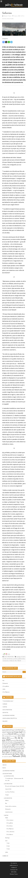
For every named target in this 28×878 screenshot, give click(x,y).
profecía (15, 658)
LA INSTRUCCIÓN (9, 776)
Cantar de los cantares (10, 806)
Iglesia (4, 743)
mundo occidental (11, 749)
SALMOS (5, 721)
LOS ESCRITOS (8, 798)
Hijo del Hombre (10, 742)
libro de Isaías (11, 747)
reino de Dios (14, 752)
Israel (10, 744)
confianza (17, 731)
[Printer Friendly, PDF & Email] (6, 654)
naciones (19, 749)
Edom (19, 734)
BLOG (4, 768)
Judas (4, 689)
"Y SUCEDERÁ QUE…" (8, 701)
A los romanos (10, 820)
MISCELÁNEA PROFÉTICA (10, 718)
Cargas (7, 794)
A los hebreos (10, 834)
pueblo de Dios (21, 658)
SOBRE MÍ (5, 856)
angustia (9, 729)
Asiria (14, 729)
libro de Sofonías (9, 658)
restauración (6, 660)
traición (6, 756)
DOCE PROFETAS (9, 656)
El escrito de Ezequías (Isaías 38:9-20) (14, 786)
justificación (18, 746)
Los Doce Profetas (9, 792)
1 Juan (8, 843)
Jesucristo (17, 745)
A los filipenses (6, 692)
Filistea (12, 738)
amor (3, 729)
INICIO (4, 765)
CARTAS (5, 707)
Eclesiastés (5, 683)
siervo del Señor (15, 754)
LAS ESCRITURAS (7, 773)
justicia (11, 746)
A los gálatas (6, 686)
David (12, 734)
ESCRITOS (5, 712)
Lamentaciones (9, 812)
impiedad (9, 743)
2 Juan (8, 846)
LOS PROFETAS (8, 783)
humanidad (19, 742)
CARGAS (5, 704)
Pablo (6, 817)
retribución (11, 660)
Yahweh (19, 660)
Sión (16, 660)
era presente (14, 736)
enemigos (18, 656)
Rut (3, 680)
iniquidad (16, 743)
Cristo (18, 732)
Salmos (7, 800)
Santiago (7, 837)
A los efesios (10, 826)
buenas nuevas (9, 731)
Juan (6, 840)
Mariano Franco (7, 16)
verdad (10, 756)
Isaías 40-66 (8, 789)
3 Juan (8, 849)
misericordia (19, 747)
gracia (13, 740)
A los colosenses (10, 831)
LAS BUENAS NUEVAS (8, 715)
